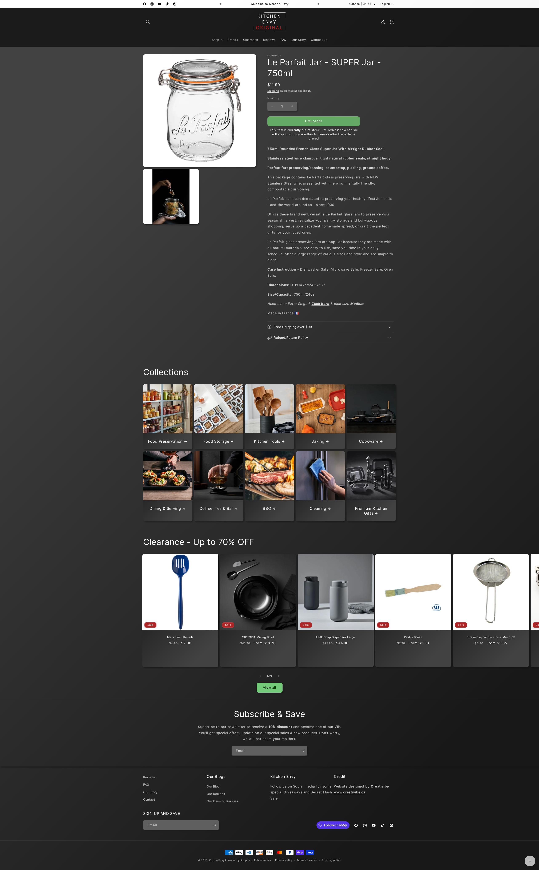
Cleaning (318, 508)
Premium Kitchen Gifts (371, 510)
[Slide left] (260, 676)
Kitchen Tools (267, 441)
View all (269, 687)
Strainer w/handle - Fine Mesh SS (491, 637)
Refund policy (262, 860)
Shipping (273, 90)
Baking (317, 441)
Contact (149, 799)
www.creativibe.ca (349, 792)
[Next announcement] (318, 4)
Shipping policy (331, 860)
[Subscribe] (302, 751)
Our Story (150, 792)
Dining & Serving (165, 508)
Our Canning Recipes (222, 801)
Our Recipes (216, 794)
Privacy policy (284, 860)
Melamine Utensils (180, 637)
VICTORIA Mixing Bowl (258, 637)
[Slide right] (278, 676)
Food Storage (216, 441)
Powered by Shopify (237, 860)
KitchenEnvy (216, 860)
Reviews (149, 777)
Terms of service (307, 860)
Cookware (369, 441)
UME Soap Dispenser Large (335, 637)
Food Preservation (165, 441)
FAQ (146, 784)
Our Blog (213, 786)
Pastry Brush (413, 637)
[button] (147, 22)
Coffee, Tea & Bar (216, 508)
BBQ (267, 508)
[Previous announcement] (220, 4)
